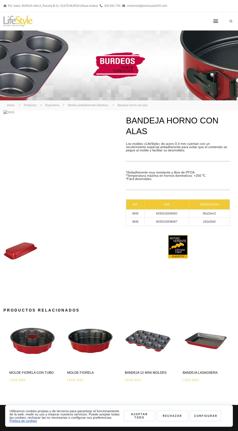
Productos (30, 105)
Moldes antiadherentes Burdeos (88, 105)
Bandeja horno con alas (133, 105)
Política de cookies (23, 421)
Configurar (205, 415)
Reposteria (52, 105)
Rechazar (172, 415)
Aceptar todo (139, 415)
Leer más (17, 380)
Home (11, 105)
